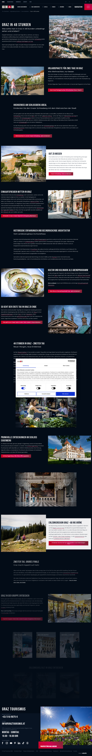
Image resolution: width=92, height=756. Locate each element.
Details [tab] (46, 365)
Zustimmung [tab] (26, 365)
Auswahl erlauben (46, 393)
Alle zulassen (65, 393)
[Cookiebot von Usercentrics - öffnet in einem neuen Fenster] (69, 361)
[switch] (38, 388)
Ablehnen (26, 393)
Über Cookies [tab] (66, 365)
